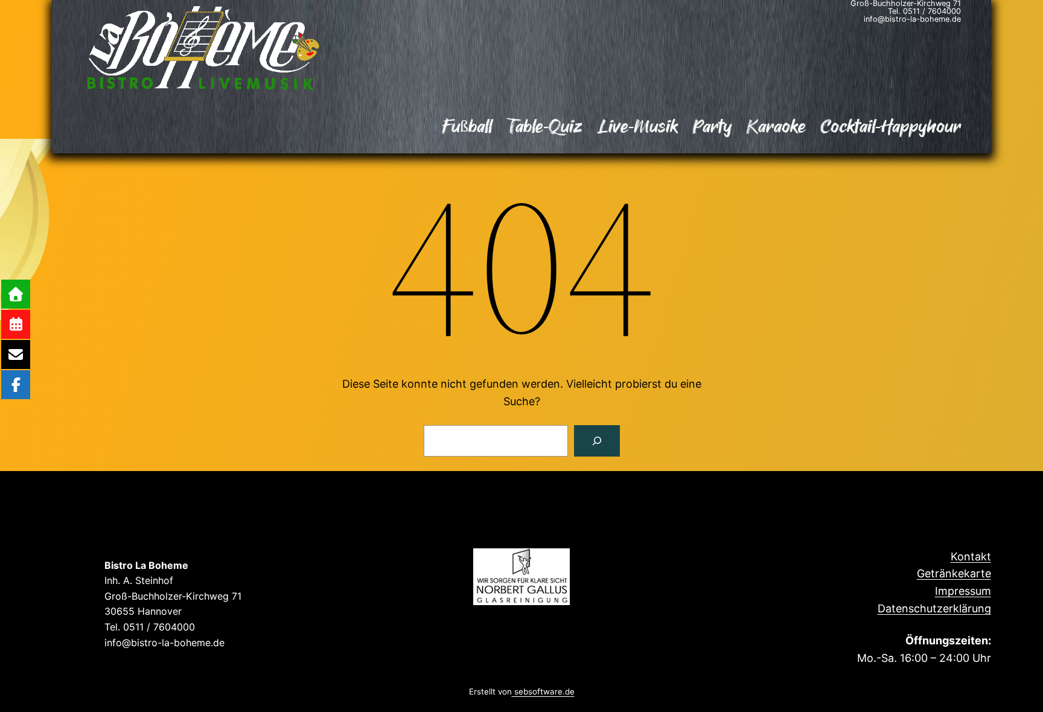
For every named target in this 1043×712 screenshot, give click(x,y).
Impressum (963, 591)
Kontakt (971, 556)
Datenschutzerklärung (934, 608)
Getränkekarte (954, 573)
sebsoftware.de (543, 692)
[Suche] (597, 441)
